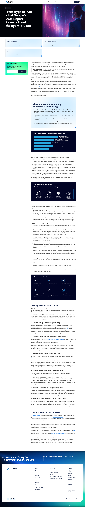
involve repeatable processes (37, 357)
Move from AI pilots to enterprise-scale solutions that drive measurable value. (58, 456)
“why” (68, 328)
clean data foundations (58, 417)
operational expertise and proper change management (64, 267)
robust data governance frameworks (56, 339)
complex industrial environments (58, 433)
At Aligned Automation (36, 415)
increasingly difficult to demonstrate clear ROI (45, 86)
